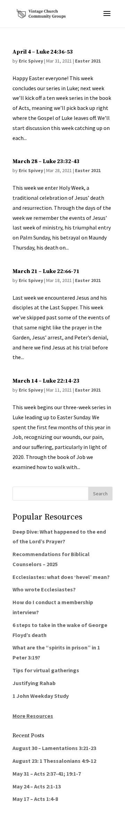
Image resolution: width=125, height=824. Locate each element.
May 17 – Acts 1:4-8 (35, 798)
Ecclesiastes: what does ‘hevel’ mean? (61, 576)
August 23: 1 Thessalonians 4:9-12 (54, 760)
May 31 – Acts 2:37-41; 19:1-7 (46, 773)
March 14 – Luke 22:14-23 (46, 380)
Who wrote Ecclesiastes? (44, 589)
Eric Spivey (31, 61)
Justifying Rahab (34, 683)
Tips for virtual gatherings (45, 670)
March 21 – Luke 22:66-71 (46, 271)
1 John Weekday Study (40, 695)
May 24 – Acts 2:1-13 (36, 786)
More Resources (32, 715)
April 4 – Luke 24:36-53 (42, 51)
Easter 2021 (88, 61)
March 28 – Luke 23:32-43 (46, 161)
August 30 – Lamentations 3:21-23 (54, 748)
